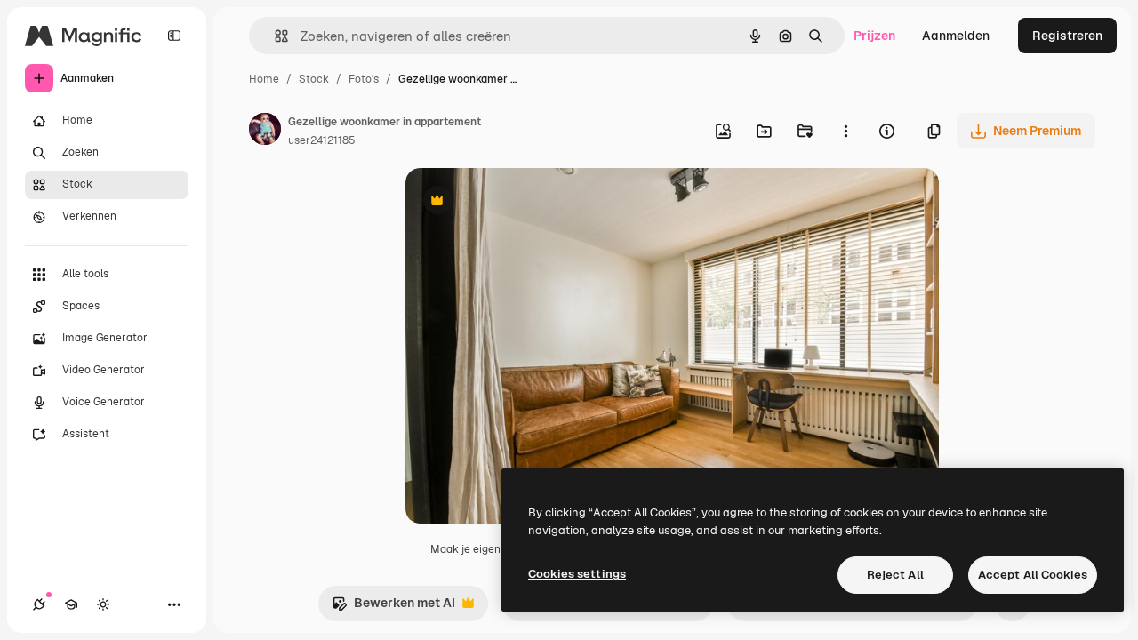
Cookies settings (577, 573)
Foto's (364, 79)
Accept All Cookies (1032, 574)
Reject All (895, 574)
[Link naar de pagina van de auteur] (265, 131)
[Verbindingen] (39, 604)
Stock (314, 79)
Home (264, 79)
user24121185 (322, 140)
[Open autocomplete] (274, 36)
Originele (522, 202)
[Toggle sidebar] (174, 35)
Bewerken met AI (393, 607)
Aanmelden (956, 36)
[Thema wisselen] (103, 604)
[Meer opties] (845, 130)
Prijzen (874, 36)
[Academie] (71, 604)
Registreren (1067, 36)
